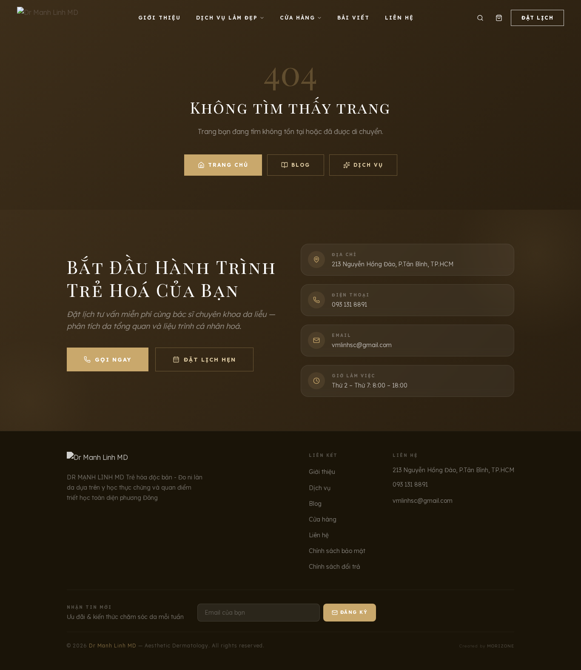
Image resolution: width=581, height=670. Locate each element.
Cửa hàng (322, 519)
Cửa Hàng (297, 17)
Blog (300, 165)
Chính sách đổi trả (334, 566)
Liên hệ (319, 535)
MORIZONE (500, 646)
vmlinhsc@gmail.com (423, 501)
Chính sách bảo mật (337, 551)
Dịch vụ (368, 165)
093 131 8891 (410, 484)
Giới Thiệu (159, 17)
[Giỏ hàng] (499, 18)
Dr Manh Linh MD (113, 645)
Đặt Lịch (537, 17)
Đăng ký (354, 612)
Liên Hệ (399, 17)
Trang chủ (228, 165)
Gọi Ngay (113, 359)
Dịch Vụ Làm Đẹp (227, 17)
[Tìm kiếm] (480, 18)
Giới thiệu (322, 472)
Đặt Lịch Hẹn (210, 359)
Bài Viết (353, 17)
